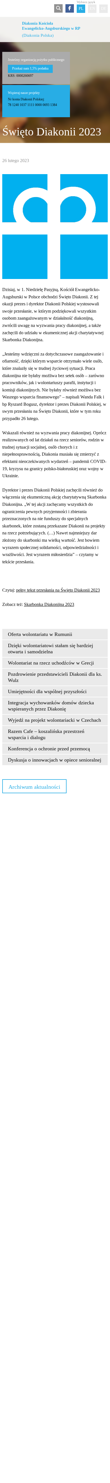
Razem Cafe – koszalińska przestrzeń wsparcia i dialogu (46, 734)
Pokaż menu (5, 8)
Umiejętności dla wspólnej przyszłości (47, 691)
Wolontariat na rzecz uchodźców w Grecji (51, 663)
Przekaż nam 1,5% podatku (30, 68)
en (92, 8)
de (103, 8)
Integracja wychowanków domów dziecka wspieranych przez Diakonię (51, 706)
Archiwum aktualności (34, 787)
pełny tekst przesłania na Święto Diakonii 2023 (58, 590)
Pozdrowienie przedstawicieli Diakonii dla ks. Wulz (55, 677)
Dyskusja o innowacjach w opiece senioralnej (54, 760)
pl (81, 8)
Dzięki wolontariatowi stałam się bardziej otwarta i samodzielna (50, 648)
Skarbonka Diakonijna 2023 (49, 604)
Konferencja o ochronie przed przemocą (49, 748)
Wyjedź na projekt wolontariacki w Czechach (54, 720)
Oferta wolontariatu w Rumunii (40, 634)
